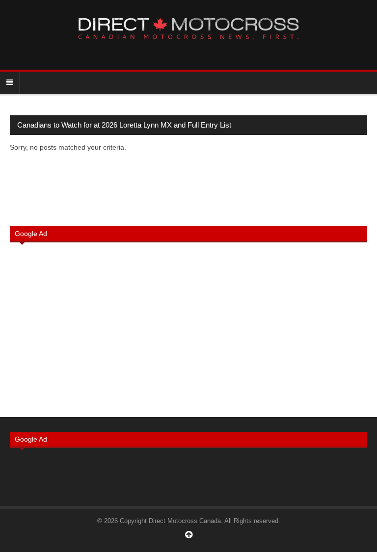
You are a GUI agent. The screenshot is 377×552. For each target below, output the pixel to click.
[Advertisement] (188, 328)
